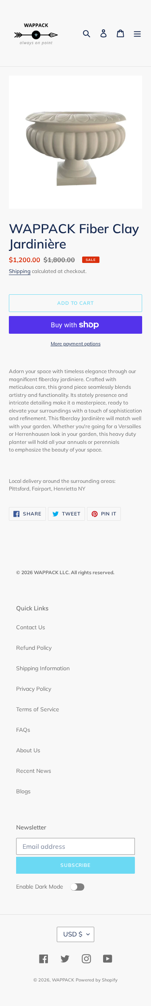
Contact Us (30, 627)
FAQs (23, 729)
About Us (28, 750)
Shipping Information (43, 668)
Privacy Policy (33, 688)
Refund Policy (34, 647)
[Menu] (137, 33)
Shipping (20, 271)
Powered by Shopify (97, 980)
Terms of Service (37, 709)
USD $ (73, 934)
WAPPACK (63, 980)
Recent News (33, 770)
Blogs (23, 791)
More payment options (76, 344)
